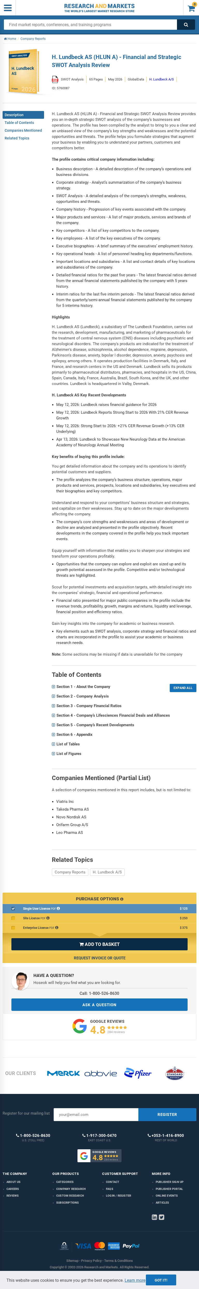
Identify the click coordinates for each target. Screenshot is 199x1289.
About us (13, 1182)
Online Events (167, 1195)
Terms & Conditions (118, 1261)
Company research (71, 1189)
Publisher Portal (169, 1189)
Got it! (161, 1280)
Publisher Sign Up (169, 1182)
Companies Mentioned (23, 130)
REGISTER (167, 1114)
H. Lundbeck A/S (161, 79)
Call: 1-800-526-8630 (99, 993)
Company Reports (70, 872)
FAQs (109, 1189)
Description (14, 115)
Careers (12, 1189)
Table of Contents (19, 123)
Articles (162, 1202)
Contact (112, 1182)
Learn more (135, 1280)
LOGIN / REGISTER (118, 1195)
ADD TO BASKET (99, 944)
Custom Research (70, 1195)
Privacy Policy (91, 1261)
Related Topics (17, 138)
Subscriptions (67, 1202)
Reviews (12, 1195)
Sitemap (72, 1261)
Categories (65, 1182)
